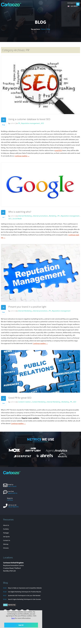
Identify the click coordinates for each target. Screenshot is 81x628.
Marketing (52, 216)
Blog (48, 29)
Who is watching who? (19, 211)
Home (43, 29)
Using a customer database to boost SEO (29, 119)
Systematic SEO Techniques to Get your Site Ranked (24, 595)
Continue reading (22, 156)
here (13, 618)
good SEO (58, 150)
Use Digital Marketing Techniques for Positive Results (24, 592)
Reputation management (30, 123)
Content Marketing (39, 402)
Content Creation (24, 402)
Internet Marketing (25, 216)
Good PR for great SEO (19, 397)
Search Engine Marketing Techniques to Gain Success (24, 599)
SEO (42, 123)
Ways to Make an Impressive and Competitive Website (25, 588)
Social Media (17, 218)
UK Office (74, 6)
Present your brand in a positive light (27, 306)
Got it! (21, 625)
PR (19, 123)
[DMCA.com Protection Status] (9, 605)
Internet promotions (40, 216)
